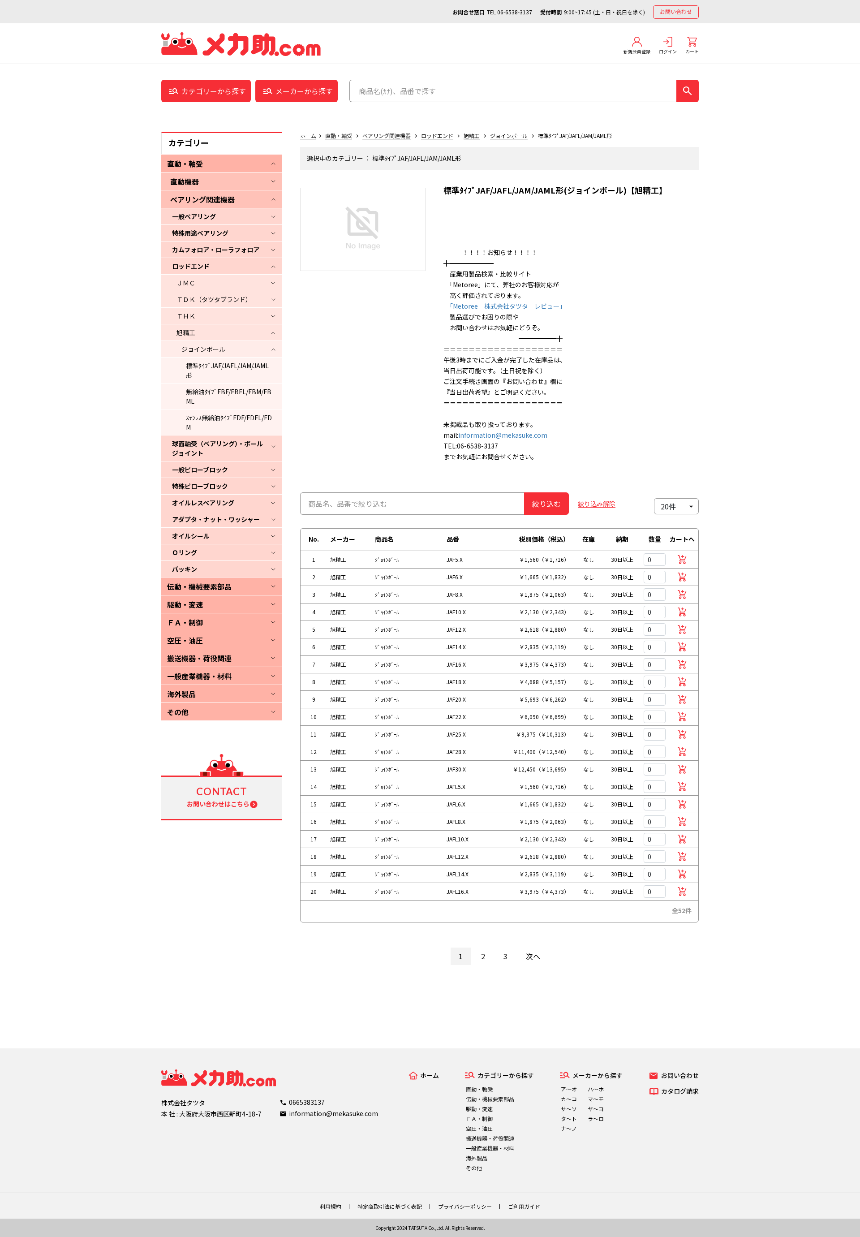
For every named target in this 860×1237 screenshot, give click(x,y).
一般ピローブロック (200, 469)
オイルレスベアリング (203, 502)
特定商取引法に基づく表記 (389, 1206)
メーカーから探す (304, 91)
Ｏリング (184, 552)
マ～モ (596, 1099)
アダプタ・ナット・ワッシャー (216, 519)
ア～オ (569, 1089)
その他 (178, 712)
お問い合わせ (676, 11)
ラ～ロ (596, 1118)
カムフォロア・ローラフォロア (215, 249)
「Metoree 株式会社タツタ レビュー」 (504, 306)
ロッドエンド (191, 266)
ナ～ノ (569, 1128)
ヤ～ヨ (596, 1108)
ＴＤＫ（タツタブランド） (214, 299)
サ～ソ (569, 1108)
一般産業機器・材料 (199, 676)
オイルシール (191, 535)
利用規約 (330, 1206)
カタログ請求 (680, 1090)
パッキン (184, 569)
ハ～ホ (596, 1089)
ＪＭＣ (185, 282)
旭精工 (185, 332)
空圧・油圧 (185, 640)
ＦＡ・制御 (185, 622)
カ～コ (569, 1099)
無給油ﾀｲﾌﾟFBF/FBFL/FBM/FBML (228, 396)
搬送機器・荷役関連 (199, 658)
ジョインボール (203, 349)
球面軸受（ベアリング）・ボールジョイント (217, 448)
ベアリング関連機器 (202, 199)
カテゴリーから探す (213, 91)
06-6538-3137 (514, 12)
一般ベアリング (194, 216)
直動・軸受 (185, 163)
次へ (533, 956)
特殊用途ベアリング (200, 232)
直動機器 (184, 181)
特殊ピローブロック (200, 486)
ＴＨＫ (185, 315)
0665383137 (307, 1102)
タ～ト (569, 1118)
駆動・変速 (185, 604)
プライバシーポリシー (465, 1206)
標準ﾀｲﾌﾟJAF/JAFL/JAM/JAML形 (227, 370)
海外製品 (181, 694)
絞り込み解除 (596, 503)
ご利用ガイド (524, 1206)
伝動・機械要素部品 (199, 586)
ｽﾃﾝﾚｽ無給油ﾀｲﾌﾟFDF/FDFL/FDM (229, 422)
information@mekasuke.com (502, 435)
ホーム (308, 135)
